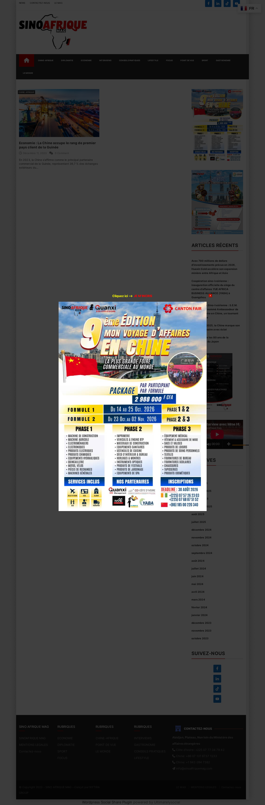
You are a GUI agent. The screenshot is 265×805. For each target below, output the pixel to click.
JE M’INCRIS (143, 296)
